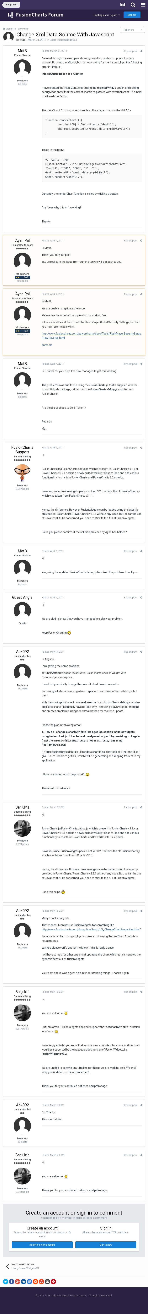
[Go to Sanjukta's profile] (22, 828)
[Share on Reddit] (35, 1281)
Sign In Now (106, 1244)
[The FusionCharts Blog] (61, 1302)
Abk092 (22, 651)
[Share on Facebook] (11, 1281)
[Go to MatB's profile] (8, 37)
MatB (23, 39)
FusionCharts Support (22, 449)
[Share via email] (47, 1281)
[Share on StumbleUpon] (41, 1281)
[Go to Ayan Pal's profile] (22, 261)
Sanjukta (22, 807)
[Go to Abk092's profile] (22, 672)
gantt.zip (47, 344)
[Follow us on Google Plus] (87, 1302)
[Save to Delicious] (29, 1281)
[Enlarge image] (66, 1013)
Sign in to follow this (17, 28)
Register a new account (42, 1244)
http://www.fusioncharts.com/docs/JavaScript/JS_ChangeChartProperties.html (91, 929)
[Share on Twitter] (5, 1281)
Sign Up (132, 14)
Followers (129, 30)
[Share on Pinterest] (53, 1281)
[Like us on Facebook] (70, 1302)
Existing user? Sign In (106, 15)
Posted (54, 50)
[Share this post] (141, 51)
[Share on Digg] (23, 1281)
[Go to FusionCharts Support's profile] (22, 472)
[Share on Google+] (17, 1281)
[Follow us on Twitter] (78, 1302)
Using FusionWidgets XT (64, 39)
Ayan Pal (22, 240)
